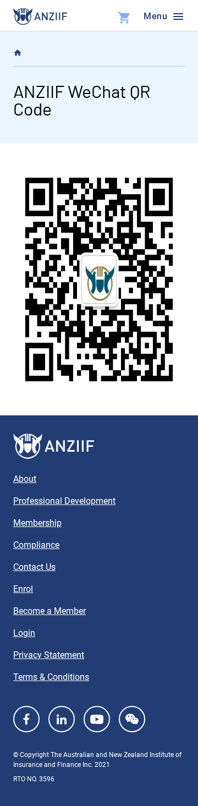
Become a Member (49, 611)
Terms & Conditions (51, 677)
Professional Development (64, 501)
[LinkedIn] (61, 719)
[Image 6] (40, 16)
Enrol (23, 589)
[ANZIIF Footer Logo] (99, 446)
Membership (37, 523)
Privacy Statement (48, 655)
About (24, 479)
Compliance (36, 545)
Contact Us (34, 567)
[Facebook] (26, 719)
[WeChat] (132, 719)
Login (24, 633)
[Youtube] (97, 719)
